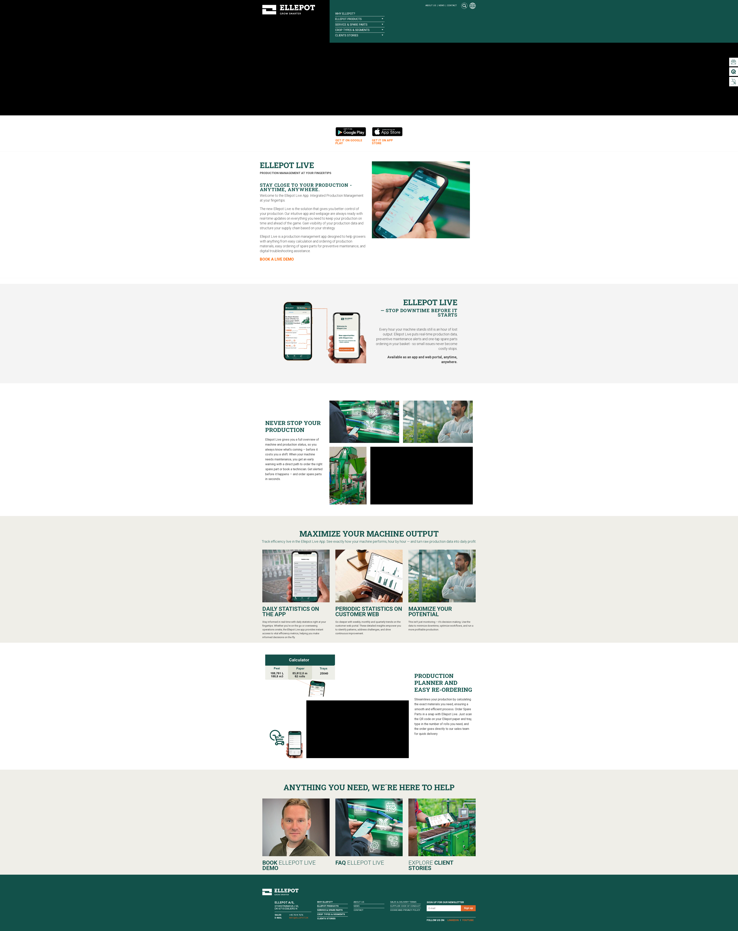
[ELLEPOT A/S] (288, 9)
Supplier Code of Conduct (405, 906)
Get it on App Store (382, 142)
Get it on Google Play (348, 142)
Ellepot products (328, 906)
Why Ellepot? (345, 13)
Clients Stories (326, 918)
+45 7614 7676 (296, 915)
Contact (452, 5)
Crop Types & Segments (331, 914)
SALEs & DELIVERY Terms (403, 902)
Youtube (468, 920)
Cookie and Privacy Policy (405, 910)
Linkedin (453, 920)
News (442, 5)
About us (431, 5)
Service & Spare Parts (330, 910)
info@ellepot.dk (298, 918)
